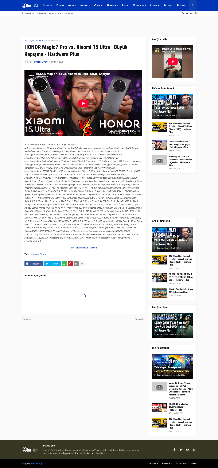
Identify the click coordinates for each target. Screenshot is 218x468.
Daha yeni (27, 319)
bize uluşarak (64, 453)
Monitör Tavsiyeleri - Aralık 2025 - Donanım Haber (181, 291)
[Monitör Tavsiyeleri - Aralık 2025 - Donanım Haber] (159, 293)
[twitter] (187, 13)
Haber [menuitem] (87, 5)
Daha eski (139, 319)
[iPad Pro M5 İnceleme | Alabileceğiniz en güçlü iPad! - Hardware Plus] (159, 145)
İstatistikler (181, 463)
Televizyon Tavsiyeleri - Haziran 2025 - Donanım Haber (172, 369)
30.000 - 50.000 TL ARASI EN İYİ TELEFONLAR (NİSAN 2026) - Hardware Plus (181, 277)
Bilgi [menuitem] (126, 5)
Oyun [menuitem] (74, 5)
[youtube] (191, 13)
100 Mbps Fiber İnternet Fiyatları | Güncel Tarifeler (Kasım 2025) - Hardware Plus (180, 128)
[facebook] (183, 13)
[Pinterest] (70, 263)
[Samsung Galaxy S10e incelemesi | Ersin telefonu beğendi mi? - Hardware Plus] (159, 160)
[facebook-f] (174, 449)
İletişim (193, 463)
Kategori (40, 41)
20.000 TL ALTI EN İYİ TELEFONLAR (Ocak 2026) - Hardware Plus (170, 107)
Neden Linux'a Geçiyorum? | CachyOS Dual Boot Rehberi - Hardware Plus (171, 326)
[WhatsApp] (64, 263)
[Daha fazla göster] (82, 263)
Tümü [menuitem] (182, 5)
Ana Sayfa (29, 41)
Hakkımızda (29, 13)
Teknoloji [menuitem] (141, 5)
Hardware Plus (53, 41)
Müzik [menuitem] (99, 5)
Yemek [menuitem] (170, 5)
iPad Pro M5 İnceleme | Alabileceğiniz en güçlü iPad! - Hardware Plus (179, 144)
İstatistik (42, 13)
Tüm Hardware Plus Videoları (83, 248)
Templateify (36, 463)
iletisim (71, 13)
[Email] (76, 263)
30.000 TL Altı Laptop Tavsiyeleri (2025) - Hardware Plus (178, 407)
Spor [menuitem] (61, 5)
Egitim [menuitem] (49, 5)
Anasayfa (153, 463)
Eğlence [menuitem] (114, 5)
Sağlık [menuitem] (156, 5)
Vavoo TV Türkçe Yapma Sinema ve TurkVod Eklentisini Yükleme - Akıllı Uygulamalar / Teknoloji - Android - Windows (181, 389)
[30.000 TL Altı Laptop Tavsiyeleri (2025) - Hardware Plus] (159, 407)
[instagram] (195, 13)
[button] (192, 5)
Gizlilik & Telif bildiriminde (82, 453)
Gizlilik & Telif (57, 13)
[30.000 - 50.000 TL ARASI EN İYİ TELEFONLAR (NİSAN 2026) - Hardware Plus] (159, 277)
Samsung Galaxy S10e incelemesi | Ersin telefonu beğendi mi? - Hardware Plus (180, 161)
